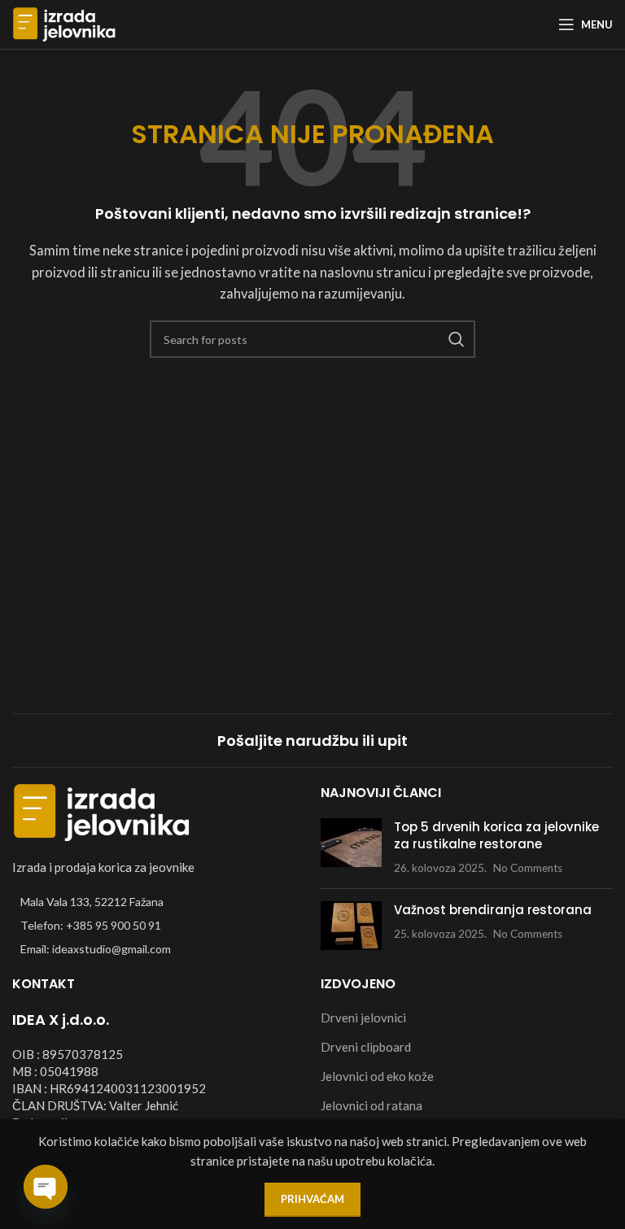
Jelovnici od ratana (371, 1105)
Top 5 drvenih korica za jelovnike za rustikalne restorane (496, 835)
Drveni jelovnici (363, 1017)
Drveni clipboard (366, 1046)
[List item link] (158, 926)
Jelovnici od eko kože (377, 1076)
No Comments (527, 867)
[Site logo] (64, 22)
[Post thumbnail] (351, 847)
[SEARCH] (456, 339)
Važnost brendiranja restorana (493, 909)
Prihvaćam (312, 1198)
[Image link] (101, 810)
